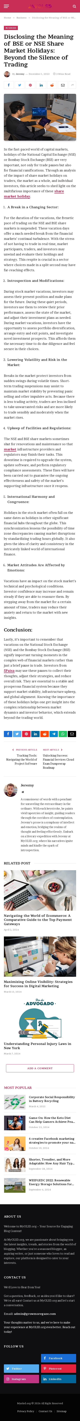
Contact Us (45, 1411)
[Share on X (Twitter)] (20, 85)
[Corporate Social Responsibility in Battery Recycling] (14, 1102)
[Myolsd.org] (40, 6)
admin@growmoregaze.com (35, 1313)
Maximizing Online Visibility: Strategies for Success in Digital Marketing (38, 984)
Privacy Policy (25, 1411)
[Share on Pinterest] (30, 85)
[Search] (74, 6)
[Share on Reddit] (52, 85)
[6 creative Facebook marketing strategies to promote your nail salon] (14, 1143)
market (10, 449)
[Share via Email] (63, 85)
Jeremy (20, 73)
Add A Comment (40, 1068)
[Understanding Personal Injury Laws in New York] (40, 1019)
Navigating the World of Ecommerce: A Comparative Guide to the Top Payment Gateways (38, 920)
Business (10, 28)
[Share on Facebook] (9, 85)
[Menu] (6, 6)
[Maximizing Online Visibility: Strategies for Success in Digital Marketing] (40, 956)
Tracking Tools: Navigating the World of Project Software (21, 759)
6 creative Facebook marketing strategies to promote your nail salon (52, 1142)
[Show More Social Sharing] (72, 85)
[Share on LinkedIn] (41, 85)
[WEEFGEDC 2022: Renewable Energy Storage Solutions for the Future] (14, 1185)
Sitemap (62, 1411)
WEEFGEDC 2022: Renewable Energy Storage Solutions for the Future (50, 1184)
